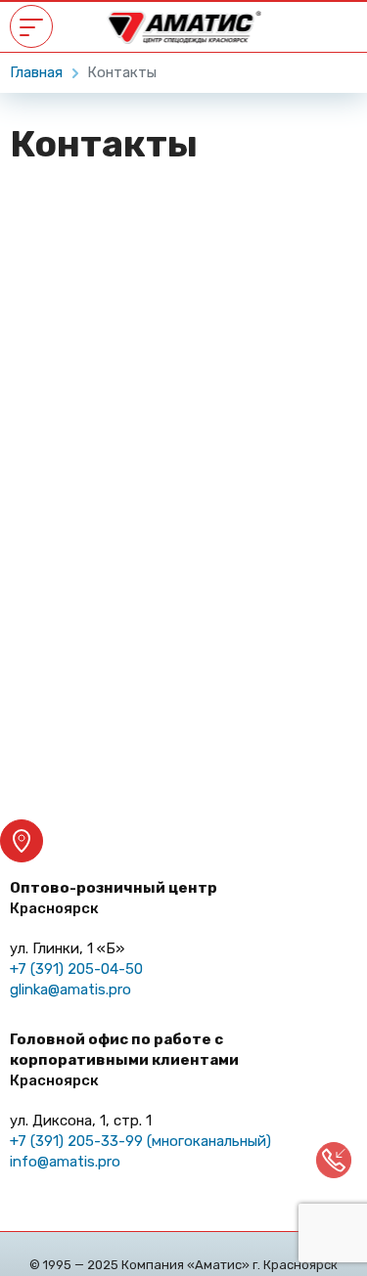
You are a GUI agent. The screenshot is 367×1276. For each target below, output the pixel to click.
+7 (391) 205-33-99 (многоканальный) (140, 1141)
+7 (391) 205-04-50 (76, 969)
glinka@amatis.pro (70, 989)
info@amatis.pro (65, 1161)
